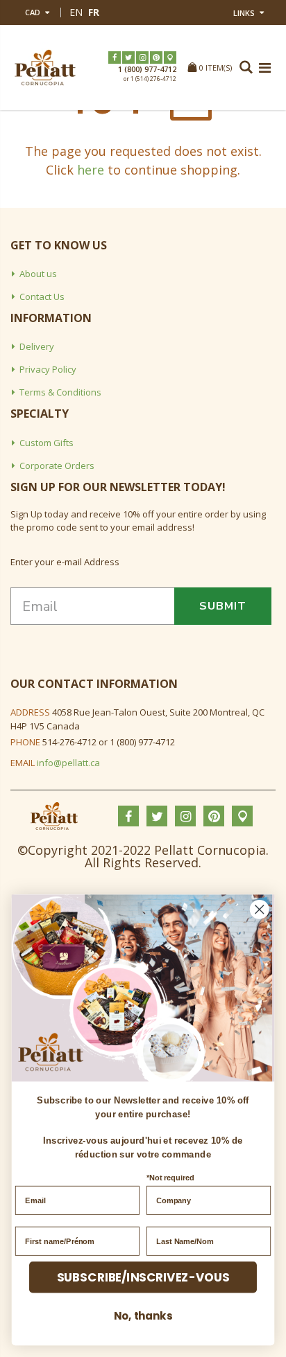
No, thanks (143, 1316)
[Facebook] (114, 57)
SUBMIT (222, 606)
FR (93, 12)
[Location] (170, 57)
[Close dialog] (259, 909)
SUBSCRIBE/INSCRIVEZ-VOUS (143, 1277)
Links (244, 13)
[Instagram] (142, 57)
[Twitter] (128, 57)
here (90, 169)
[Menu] (265, 67)
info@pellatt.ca (68, 762)
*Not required (170, 1177)
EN (76, 12)
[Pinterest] (156, 57)
